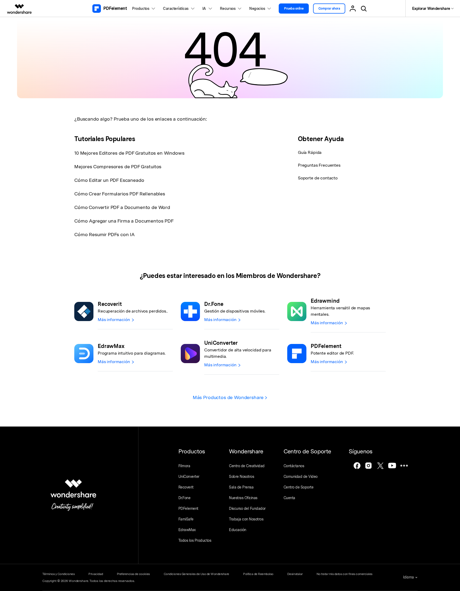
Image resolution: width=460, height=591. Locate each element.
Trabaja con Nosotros (246, 519)
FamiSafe (186, 519)
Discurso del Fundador (247, 508)
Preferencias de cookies (133, 574)
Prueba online (293, 8)
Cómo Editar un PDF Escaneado (109, 180)
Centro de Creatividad (247, 466)
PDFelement (188, 508)
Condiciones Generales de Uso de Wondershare (196, 574)
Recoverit (186, 487)
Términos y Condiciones (58, 574)
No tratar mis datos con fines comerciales (344, 574)
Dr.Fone (184, 498)
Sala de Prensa (241, 487)
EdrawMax (187, 530)
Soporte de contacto (318, 177)
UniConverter (188, 476)
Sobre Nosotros (241, 476)
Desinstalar (295, 574)
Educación (237, 530)
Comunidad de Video (301, 476)
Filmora (184, 466)
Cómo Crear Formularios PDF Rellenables (119, 193)
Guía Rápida (310, 152)
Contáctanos (294, 466)
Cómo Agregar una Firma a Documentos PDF (124, 221)
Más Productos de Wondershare (229, 397)
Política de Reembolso (258, 574)
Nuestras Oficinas (243, 498)
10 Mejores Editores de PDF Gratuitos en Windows (129, 153)
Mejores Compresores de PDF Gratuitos (117, 166)
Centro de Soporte (299, 487)
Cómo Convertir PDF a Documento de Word (122, 207)
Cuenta (289, 498)
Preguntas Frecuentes (319, 165)
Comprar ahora (329, 8)
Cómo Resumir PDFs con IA (104, 234)
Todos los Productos (194, 540)
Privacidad (95, 574)
